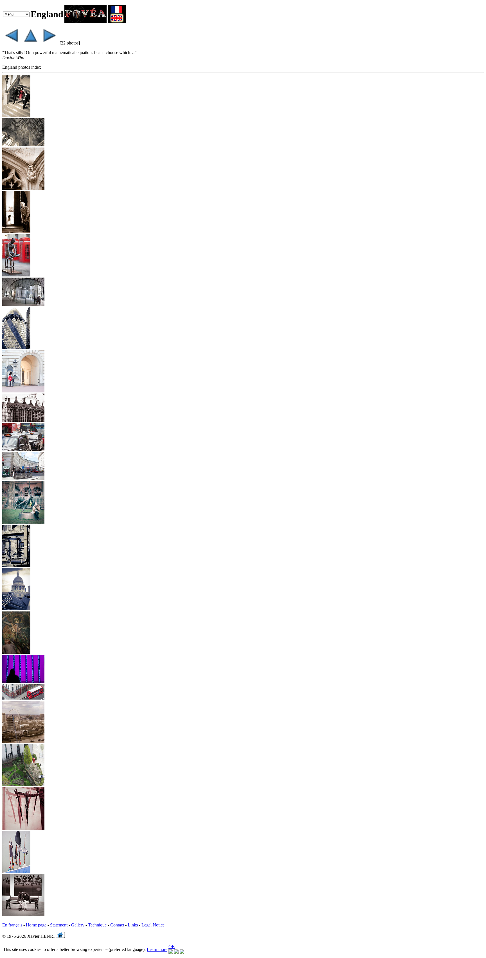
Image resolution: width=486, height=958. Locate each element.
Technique (97, 925)
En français (12, 925)
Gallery (77, 925)
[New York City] (11, 43)
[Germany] (49, 43)
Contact (117, 925)
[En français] (117, 21)
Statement (59, 925)
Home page (36, 925)
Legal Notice (153, 925)
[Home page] (85, 21)
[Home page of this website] (60, 936)
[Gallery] (30, 43)
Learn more (157, 949)
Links (133, 925)
